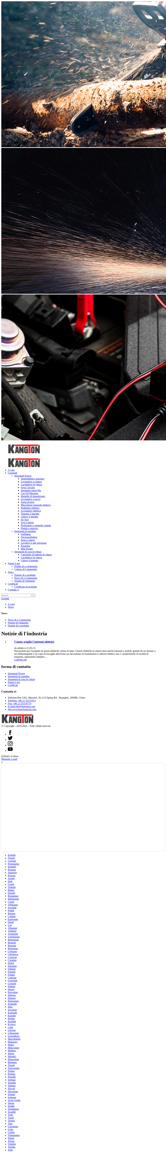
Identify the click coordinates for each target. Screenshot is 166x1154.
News (11, 572)
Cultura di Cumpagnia (25, 569)
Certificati (13, 583)
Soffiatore (26, 534)
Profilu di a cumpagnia (25, 566)
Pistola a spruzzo (29, 528)
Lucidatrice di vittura (31, 484)
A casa (11, 470)
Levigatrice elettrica (31, 510)
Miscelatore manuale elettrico (36, 505)
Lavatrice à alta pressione (34, 543)
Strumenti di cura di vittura (28, 551)
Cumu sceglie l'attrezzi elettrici (34, 641)
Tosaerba (25, 545)
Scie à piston (27, 522)
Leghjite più (20, 659)
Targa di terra (27, 502)
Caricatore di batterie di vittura (36, 554)
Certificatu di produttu (25, 586)
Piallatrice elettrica (30, 508)
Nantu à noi (14, 563)
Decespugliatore (29, 537)
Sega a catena (28, 540)
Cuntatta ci (13, 589)
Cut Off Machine (29, 493)
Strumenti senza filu (31, 490)
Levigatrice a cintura (31, 481)
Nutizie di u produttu (25, 575)
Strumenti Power (22, 475)
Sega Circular (28, 487)
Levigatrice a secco (30, 499)
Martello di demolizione (33, 496)
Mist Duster (27, 548)
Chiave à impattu (29, 516)
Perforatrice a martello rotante (36, 525)
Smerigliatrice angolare (32, 478)
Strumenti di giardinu (25, 531)
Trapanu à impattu (30, 513)
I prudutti (12, 473)
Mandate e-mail (9, 759)
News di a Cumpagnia (25, 578)
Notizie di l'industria (24, 581)
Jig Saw (25, 519)
